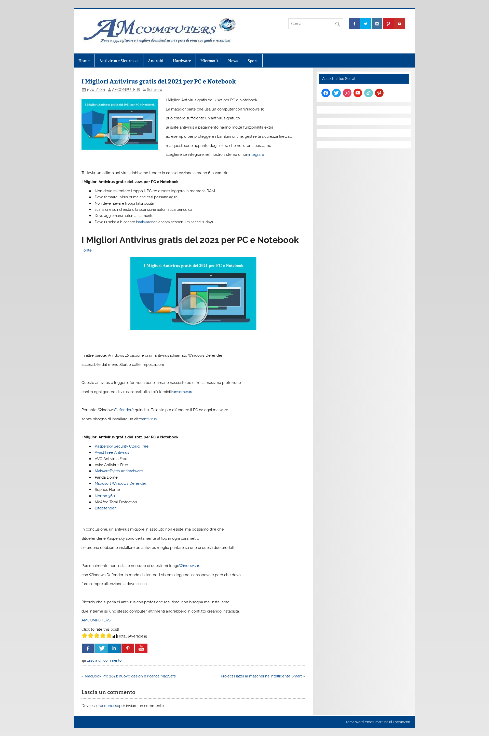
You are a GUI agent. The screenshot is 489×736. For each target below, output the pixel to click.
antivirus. (149, 419)
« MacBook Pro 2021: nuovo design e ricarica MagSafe (129, 676)
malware (144, 222)
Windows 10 (189, 565)
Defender (123, 410)
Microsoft (209, 60)
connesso (110, 705)
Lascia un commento (104, 660)
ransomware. (183, 392)
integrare (256, 154)
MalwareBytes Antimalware (119, 471)
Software (154, 90)
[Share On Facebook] (88, 648)
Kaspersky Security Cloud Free (121, 446)
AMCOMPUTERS (126, 90)
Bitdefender (105, 508)
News (233, 60)
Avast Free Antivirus (112, 452)
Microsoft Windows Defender (120, 483)
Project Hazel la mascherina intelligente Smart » (263, 676)
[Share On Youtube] (141, 648)
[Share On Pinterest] (127, 648)
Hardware (182, 60)
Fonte (87, 250)
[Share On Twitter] (101, 648)
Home (84, 60)
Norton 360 (105, 496)
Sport (253, 60)
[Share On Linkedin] (114, 648)
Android (155, 60)
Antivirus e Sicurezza (119, 60)
